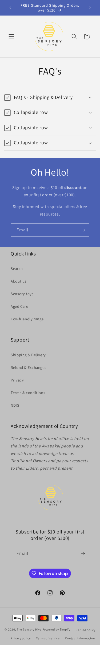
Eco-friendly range (27, 318)
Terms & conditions (28, 392)
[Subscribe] (83, 229)
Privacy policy (20, 638)
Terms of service (48, 638)
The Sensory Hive (29, 630)
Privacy (17, 380)
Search (17, 268)
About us (18, 281)
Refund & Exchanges (28, 367)
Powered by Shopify (56, 630)
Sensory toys (22, 293)
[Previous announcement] (10, 8)
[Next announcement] (90, 8)
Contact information (80, 638)
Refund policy (85, 630)
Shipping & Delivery (28, 354)
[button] (11, 36)
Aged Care (19, 306)
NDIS (15, 405)
